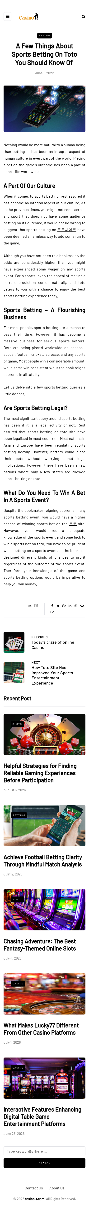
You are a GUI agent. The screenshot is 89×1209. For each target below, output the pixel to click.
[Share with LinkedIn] (70, 606)
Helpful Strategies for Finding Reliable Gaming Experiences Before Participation (40, 772)
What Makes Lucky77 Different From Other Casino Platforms (41, 1029)
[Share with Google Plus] (64, 606)
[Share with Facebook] (52, 606)
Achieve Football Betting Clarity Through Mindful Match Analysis (43, 860)
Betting (19, 815)
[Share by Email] (52, 612)
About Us (57, 1188)
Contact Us (34, 1188)
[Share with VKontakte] (82, 606)
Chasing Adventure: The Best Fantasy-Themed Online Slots (40, 945)
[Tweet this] (58, 606)
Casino (44, 35)
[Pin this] (76, 606)
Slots (17, 724)
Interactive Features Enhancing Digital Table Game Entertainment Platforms (42, 1116)
